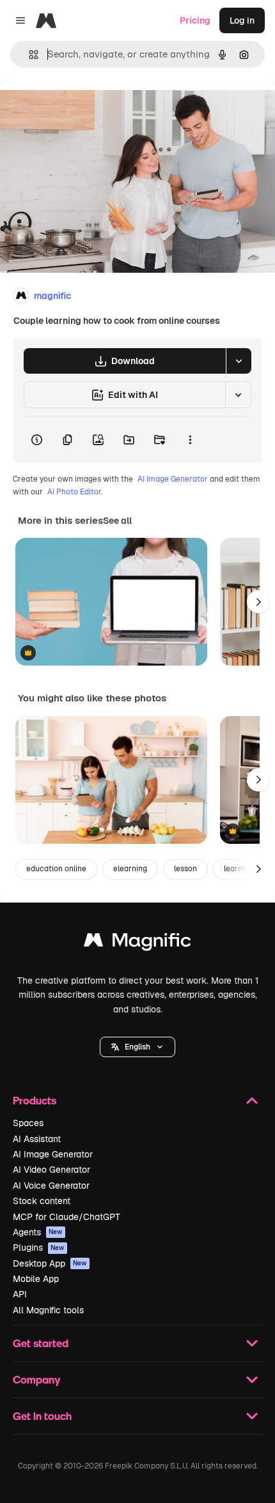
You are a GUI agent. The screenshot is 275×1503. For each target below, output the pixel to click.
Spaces (28, 1123)
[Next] (258, 602)
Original (82, 109)
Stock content (41, 1201)
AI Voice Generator (51, 1185)
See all (117, 520)
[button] (137, 1047)
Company (36, 1379)
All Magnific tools (48, 1310)
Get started (40, 1343)
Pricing (195, 20)
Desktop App (50, 1263)
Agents (38, 1232)
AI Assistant (37, 1139)
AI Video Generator (51, 1169)
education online (56, 869)
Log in (242, 20)
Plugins (39, 1247)
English (137, 1047)
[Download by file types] (238, 361)
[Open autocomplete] (28, 54)
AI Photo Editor (74, 492)
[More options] (190, 439)
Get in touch (42, 1416)
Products (34, 1100)
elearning (130, 869)
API (20, 1294)
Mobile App (36, 1279)
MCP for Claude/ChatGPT (66, 1217)
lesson (185, 869)
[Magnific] (137, 943)
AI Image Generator (173, 479)
